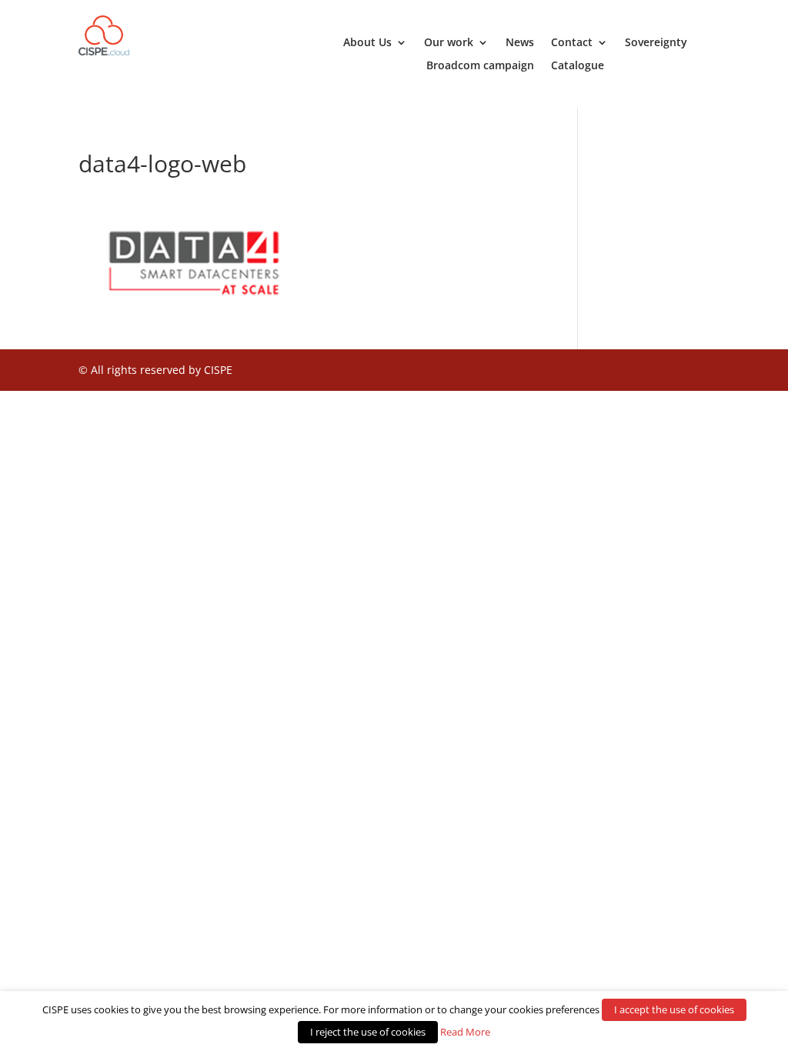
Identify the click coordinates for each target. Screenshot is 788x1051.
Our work (448, 43)
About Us (367, 43)
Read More (465, 1032)
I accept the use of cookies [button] (674, 1009)
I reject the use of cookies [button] (368, 1032)
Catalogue (577, 66)
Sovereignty (656, 43)
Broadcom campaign (480, 66)
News (520, 43)
